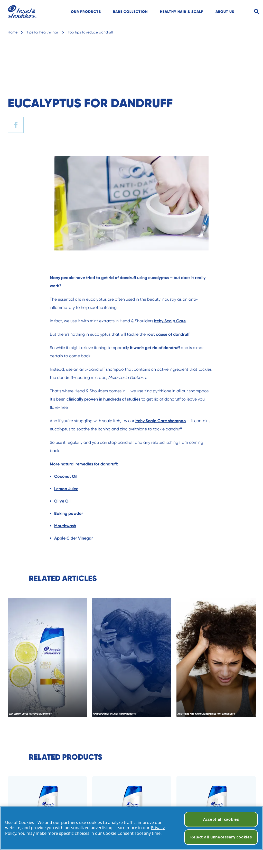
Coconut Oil (65, 476)
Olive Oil (62, 501)
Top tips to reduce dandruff (90, 32)
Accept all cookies (221, 819)
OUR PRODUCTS (86, 11)
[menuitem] (86, 11)
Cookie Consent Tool (123, 833)
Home (12, 32)
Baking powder (68, 513)
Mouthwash (65, 525)
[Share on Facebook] (15, 125)
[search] (247, 11)
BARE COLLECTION (130, 11)
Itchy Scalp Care (170, 320)
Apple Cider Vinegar (73, 538)
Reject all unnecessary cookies (221, 837)
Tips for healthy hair (42, 32)
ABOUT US (224, 11)
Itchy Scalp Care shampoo (160, 420)
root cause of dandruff (168, 334)
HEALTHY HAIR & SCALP (181, 11)
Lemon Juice (66, 488)
